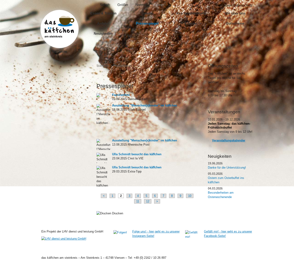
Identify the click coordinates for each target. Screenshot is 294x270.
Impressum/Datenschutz (234, 5)
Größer (122, 5)
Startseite (59, 51)
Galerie (147, 13)
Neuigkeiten (103, 33)
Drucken (117, 213)
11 (137, 201)
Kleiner (159, 5)
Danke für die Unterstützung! (227, 167)
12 (147, 201)
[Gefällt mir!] (193, 236)
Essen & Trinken (103, 13)
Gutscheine (235, 23)
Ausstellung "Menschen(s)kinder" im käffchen (144, 105)
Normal (141, 5)
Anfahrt (103, 23)
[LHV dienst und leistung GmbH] (75, 238)
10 (189, 196)
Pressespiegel (147, 23)
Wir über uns (235, 13)
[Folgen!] (121, 238)
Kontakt (191, 23)
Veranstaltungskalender (228, 140)
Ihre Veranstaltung (191, 13)
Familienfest (121, 95)
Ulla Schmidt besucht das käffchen (136, 154)
